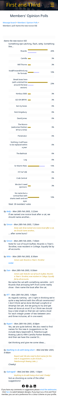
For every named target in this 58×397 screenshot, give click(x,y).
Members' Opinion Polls (28, 22)
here (8, 392)
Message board (9, 22)
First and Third (23, 4)
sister (11, 263)
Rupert (9, 323)
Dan (8, 270)
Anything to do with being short (20, 350)
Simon (9, 224)
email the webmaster (48, 389)
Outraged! (10, 371)
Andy (8, 211)
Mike (8, 256)
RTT (8, 294)
